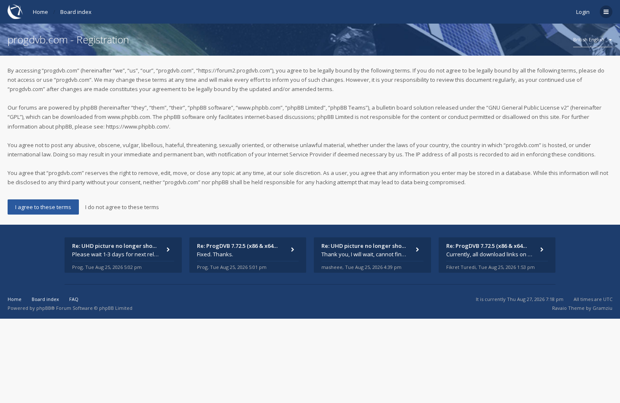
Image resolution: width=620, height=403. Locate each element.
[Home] (15, 11)
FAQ (73, 299)
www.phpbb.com (129, 117)
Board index (76, 12)
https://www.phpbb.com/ (137, 126)
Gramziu (602, 308)
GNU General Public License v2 (527, 107)
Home (40, 12)
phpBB (43, 308)
